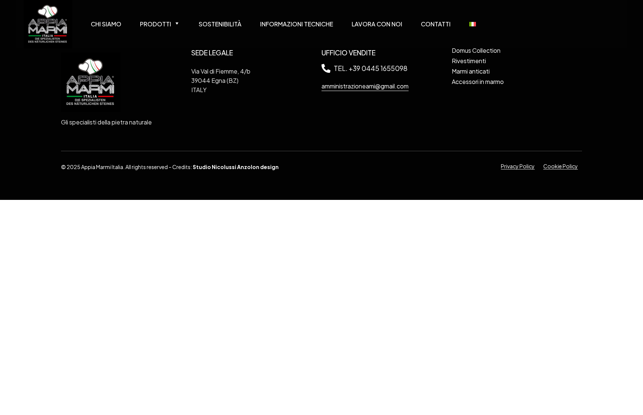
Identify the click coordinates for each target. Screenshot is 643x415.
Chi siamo (106, 24)
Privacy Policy (518, 166)
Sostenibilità (220, 24)
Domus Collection (476, 50)
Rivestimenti (469, 61)
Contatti (436, 24)
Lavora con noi (377, 24)
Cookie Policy (560, 166)
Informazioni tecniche (296, 24)
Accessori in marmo (478, 81)
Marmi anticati (471, 71)
